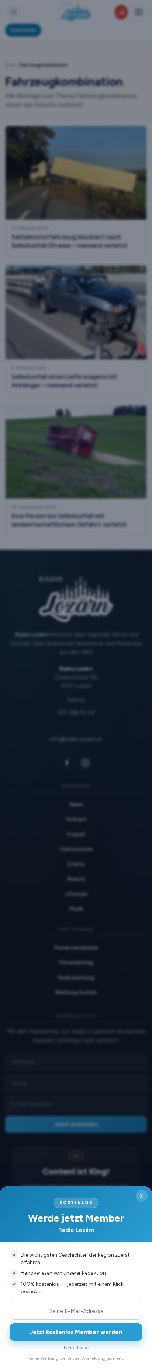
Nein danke (76, 1348)
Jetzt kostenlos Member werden (76, 1331)
